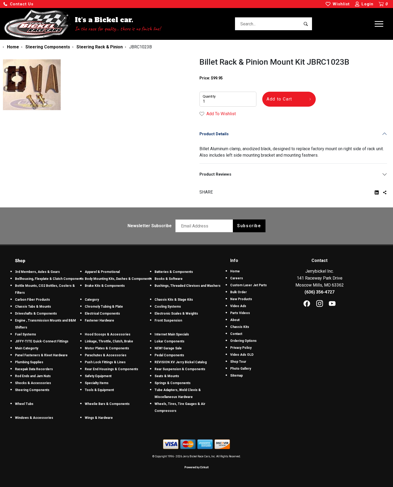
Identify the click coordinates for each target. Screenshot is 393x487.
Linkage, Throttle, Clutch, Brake (109, 341)
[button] (18, 4)
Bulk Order (238, 292)
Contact (236, 334)
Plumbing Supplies (29, 362)
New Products (241, 299)
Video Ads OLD (241, 355)
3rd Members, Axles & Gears (37, 272)
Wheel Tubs (24, 404)
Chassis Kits (239, 327)
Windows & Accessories (34, 418)
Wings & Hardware (99, 418)
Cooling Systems (168, 306)
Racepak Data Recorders (34, 369)
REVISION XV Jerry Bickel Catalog (181, 362)
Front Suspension (168, 320)
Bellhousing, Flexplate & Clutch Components (49, 279)
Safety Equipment (98, 376)
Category (92, 300)
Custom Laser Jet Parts (248, 285)
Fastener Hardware (99, 320)
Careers (236, 278)
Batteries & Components (174, 272)
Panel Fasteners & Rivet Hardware (41, 355)
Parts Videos (240, 313)
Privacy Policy (241, 348)
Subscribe (249, 225)
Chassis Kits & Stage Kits (174, 300)
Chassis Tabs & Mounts (33, 306)
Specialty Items (97, 383)
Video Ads (238, 306)
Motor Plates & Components (107, 348)
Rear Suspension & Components (180, 369)
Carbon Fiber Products (32, 300)
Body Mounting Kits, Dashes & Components (118, 279)
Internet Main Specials (172, 334)
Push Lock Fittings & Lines (105, 362)
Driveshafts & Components (36, 313)
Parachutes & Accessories (105, 355)
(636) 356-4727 (319, 292)
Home (235, 271)
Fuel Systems (25, 334)
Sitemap (236, 375)
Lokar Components (169, 341)
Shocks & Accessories (33, 383)
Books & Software (169, 279)
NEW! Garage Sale (168, 348)
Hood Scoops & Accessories (107, 334)
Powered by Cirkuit (196, 467)
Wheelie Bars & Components (107, 404)
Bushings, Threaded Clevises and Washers (188, 286)
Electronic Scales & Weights (176, 313)
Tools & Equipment (99, 390)
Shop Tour (238, 362)
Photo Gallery (240, 368)
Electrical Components (102, 313)
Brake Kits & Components (105, 286)
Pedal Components (169, 355)
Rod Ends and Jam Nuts (33, 376)
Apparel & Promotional (102, 272)
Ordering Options (243, 341)
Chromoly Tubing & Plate (104, 306)
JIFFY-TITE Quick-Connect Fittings (41, 341)
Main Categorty (26, 348)
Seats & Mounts (167, 376)
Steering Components (32, 390)
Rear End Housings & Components (111, 369)
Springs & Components (173, 383)
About (235, 320)
